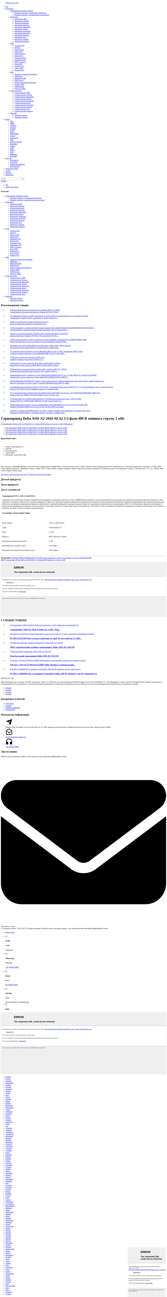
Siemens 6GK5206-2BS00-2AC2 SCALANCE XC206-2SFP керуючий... (37, 407)
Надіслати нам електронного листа (14, 474)
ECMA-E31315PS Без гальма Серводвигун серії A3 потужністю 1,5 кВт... (46, 638)
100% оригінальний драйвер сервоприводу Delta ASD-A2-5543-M (42, 647)
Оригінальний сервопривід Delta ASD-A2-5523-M (34, 656)
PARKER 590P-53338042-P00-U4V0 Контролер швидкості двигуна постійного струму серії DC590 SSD (51, 558)
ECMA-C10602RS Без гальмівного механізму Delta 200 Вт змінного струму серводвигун (53, 673)
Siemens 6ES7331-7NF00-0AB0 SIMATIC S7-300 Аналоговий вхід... (36, 401)
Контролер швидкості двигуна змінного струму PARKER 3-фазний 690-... (38, 342)
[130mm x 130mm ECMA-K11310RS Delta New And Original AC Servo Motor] (48, 660)
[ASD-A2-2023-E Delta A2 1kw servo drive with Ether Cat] (44, 625)
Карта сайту (10, 932)
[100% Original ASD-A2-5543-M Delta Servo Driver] (36, 643)
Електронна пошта (44, 474)
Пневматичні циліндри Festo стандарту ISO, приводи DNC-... (34, 371)
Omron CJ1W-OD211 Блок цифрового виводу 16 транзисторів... (34, 389)
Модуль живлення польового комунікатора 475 (28, 324)
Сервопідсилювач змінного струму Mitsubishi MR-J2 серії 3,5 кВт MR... (37, 354)
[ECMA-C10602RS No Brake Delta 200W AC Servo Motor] (45, 669)
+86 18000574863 (12, 747)
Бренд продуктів (11, 187)
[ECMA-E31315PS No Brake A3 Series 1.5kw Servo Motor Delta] (52, 634)
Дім (6, 185)
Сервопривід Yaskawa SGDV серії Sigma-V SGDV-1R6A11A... (34, 318)
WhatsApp (32, 474)
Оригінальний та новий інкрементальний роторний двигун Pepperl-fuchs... (39, 330)
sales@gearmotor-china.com (15, 737)
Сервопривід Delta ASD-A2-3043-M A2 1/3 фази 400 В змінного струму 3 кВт (36, 560)
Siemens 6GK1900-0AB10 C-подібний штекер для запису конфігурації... (37, 413)
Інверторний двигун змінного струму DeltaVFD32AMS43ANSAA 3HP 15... (39, 377)
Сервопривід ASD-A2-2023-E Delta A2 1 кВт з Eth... (35, 629)
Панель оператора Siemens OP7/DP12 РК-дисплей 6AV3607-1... (34, 336)
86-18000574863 (11, 985)
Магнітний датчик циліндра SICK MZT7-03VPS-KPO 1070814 (34, 365)
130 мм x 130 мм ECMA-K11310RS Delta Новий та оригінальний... (42, 665)
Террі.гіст (9, 950)
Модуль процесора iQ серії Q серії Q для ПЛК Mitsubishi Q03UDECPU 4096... (40, 383)
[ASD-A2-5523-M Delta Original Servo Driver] (30, 652)
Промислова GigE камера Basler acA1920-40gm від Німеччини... (35, 348)
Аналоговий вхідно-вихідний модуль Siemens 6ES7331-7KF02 (34, 312)
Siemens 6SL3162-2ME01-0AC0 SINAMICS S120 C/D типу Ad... (34, 395)
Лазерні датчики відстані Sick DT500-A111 (26, 359)
